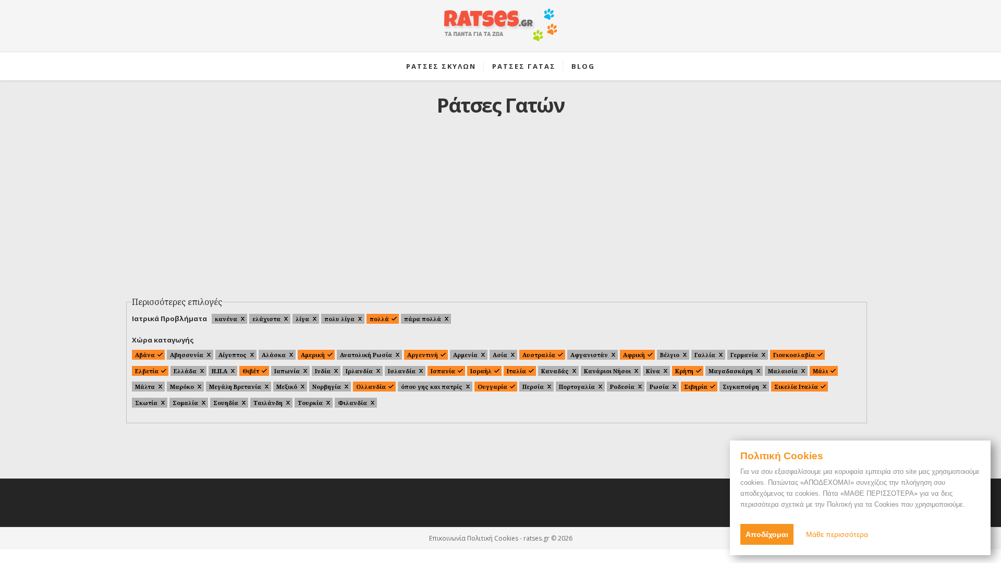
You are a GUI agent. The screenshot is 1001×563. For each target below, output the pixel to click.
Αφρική (634, 355)
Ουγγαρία (492, 386)
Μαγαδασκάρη (731, 371)
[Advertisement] (500, 214)
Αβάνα (145, 355)
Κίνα (653, 371)
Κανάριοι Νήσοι (607, 371)
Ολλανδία (371, 386)
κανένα (226, 319)
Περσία (533, 386)
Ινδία (323, 371)
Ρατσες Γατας (524, 66)
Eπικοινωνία (447, 538)
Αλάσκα (274, 355)
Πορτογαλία (577, 386)
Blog (583, 66)
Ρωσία (659, 386)
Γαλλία (704, 355)
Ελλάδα (185, 371)
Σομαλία (185, 403)
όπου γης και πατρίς (431, 386)
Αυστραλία (538, 355)
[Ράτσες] (500, 30)
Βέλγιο (669, 355)
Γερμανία (744, 355)
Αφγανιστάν (589, 355)
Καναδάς (555, 371)
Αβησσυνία (186, 355)
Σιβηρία (695, 386)
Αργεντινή (422, 355)
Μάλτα (145, 386)
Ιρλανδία (359, 371)
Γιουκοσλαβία (794, 355)
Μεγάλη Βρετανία (235, 386)
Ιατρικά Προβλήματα (169, 318)
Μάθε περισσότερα (837, 534)
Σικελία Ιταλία (796, 386)
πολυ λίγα (339, 319)
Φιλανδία (352, 403)
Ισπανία (443, 371)
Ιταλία (516, 371)
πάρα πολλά (422, 319)
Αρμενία (465, 355)
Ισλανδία (402, 371)
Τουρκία (310, 403)
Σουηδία (225, 403)
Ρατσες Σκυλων (441, 66)
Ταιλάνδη (268, 403)
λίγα (302, 319)
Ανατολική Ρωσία (366, 355)
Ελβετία (146, 371)
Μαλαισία (783, 371)
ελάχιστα (266, 319)
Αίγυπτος (232, 355)
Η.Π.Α (219, 371)
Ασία (500, 355)
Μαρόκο (182, 386)
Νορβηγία (326, 386)
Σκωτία (146, 403)
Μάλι (820, 371)
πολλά (379, 319)
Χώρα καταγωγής (163, 340)
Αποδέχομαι (767, 534)
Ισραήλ (481, 371)
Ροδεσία (622, 386)
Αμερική (313, 355)
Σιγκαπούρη (741, 386)
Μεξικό (286, 386)
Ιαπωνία (287, 371)
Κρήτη (684, 371)
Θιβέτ (250, 371)
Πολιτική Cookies (492, 538)
